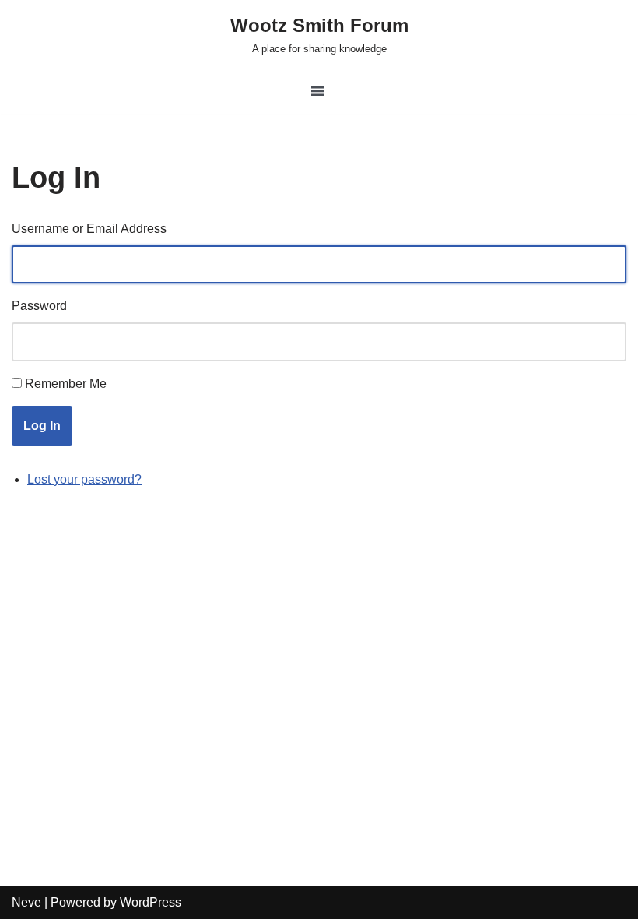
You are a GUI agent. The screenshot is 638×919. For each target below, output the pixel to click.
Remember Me (66, 383)
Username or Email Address (89, 228)
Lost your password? (84, 479)
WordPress (150, 902)
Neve (26, 902)
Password (39, 305)
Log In (42, 425)
